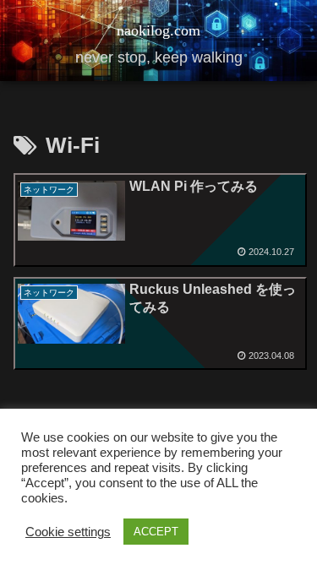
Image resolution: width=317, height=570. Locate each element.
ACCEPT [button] (156, 531)
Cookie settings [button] (68, 532)
